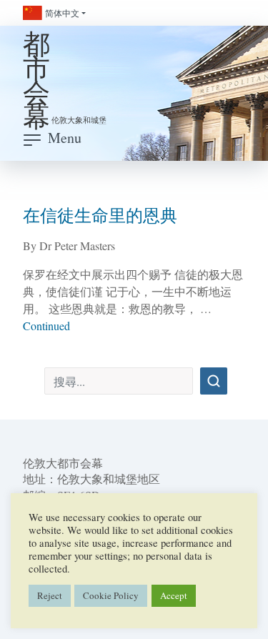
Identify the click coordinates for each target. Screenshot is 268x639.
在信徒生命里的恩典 (100, 215)
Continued (46, 325)
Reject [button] (49, 595)
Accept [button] (173, 595)
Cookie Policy (111, 595)
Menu (64, 137)
